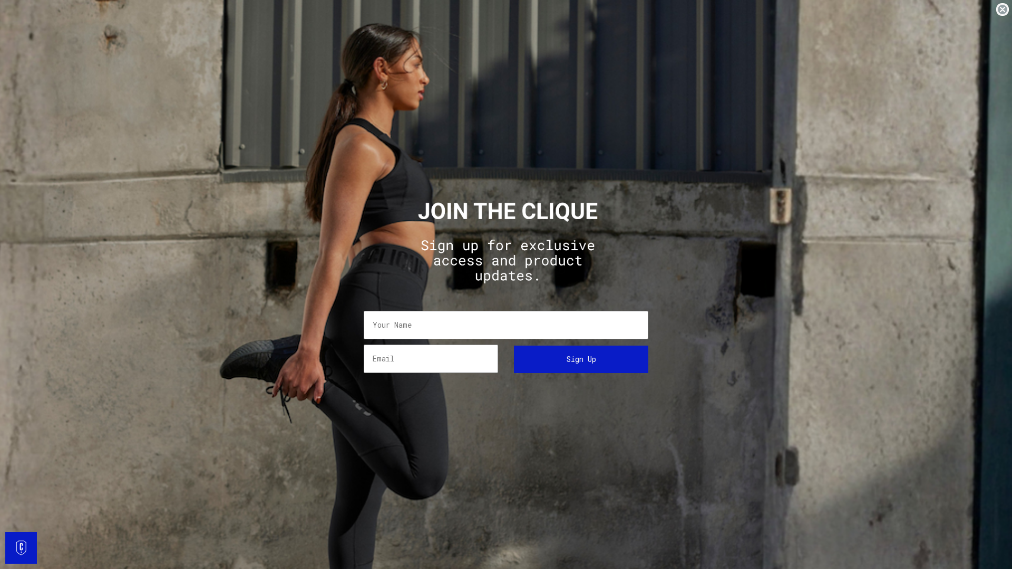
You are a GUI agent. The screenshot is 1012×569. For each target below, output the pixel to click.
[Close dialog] (1002, 9)
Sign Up (581, 359)
